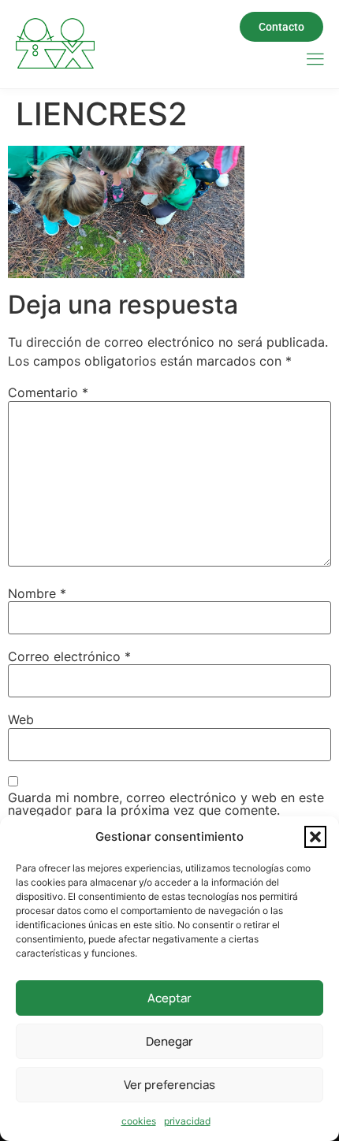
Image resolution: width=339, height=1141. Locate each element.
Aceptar (169, 998)
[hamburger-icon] (315, 60)
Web (21, 719)
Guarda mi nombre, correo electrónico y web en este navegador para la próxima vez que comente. (166, 803)
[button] (315, 837)
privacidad (187, 1121)
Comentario (48, 392)
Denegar (169, 1041)
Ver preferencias (169, 1084)
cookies (138, 1121)
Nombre (37, 593)
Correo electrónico (69, 656)
